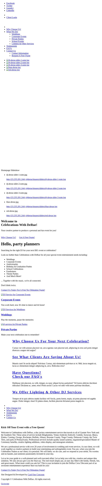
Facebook (10, 3)
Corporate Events (10, 299)
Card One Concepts (36, 474)
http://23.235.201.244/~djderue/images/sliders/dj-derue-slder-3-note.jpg (36, 197)
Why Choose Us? (8, 237)
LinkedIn (10, 10)
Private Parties (9, 329)
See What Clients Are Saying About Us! (46, 357)
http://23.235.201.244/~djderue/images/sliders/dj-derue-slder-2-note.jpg (36, 188)
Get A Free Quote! (27, 237)
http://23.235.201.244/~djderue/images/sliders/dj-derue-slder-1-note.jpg (36, 179)
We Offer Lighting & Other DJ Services (47, 392)
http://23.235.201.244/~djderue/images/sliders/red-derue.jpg (31, 215)
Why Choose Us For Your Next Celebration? (50, 341)
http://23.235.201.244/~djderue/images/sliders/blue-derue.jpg (31, 206)
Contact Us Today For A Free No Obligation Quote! (23, 290)
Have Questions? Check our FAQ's (27, 374)
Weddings (6, 314)
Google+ (10, 8)
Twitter (9, 6)
